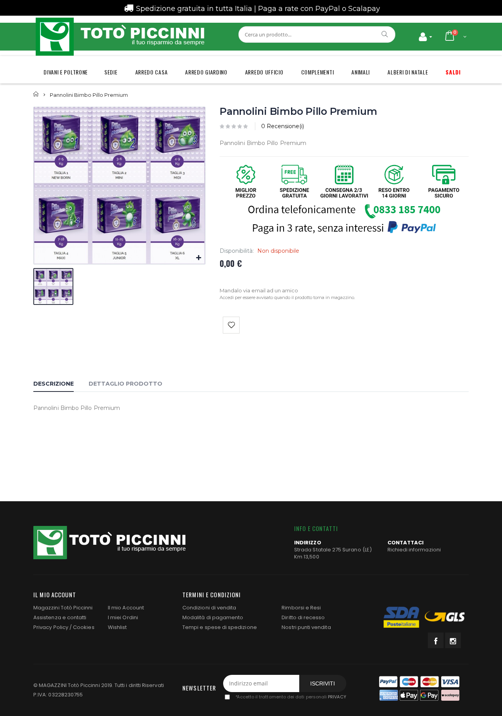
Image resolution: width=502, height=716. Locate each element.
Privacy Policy (50, 627)
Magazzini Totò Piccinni (63, 607)
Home (36, 94)
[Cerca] (385, 34)
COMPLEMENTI (317, 72)
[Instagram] (453, 640)
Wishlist (117, 627)
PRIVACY (337, 697)
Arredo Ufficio (264, 72)
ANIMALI (360, 72)
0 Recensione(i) (282, 126)
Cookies (83, 627)
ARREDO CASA (151, 72)
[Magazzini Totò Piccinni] (119, 37)
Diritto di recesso (303, 617)
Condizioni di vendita (209, 607)
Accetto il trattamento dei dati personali (290, 697)
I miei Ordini (123, 617)
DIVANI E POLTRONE (66, 72)
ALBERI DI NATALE (407, 72)
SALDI (453, 72)
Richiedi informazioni (414, 549)
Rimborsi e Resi (301, 607)
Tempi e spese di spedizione (219, 627)
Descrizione (53, 383)
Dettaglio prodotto (125, 383)
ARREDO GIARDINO (206, 72)
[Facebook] (436, 640)
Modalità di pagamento (212, 617)
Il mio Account (126, 607)
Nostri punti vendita (306, 627)
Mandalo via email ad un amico (259, 290)
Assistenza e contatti (59, 617)
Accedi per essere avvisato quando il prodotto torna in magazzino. (287, 297)
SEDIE (111, 72)
